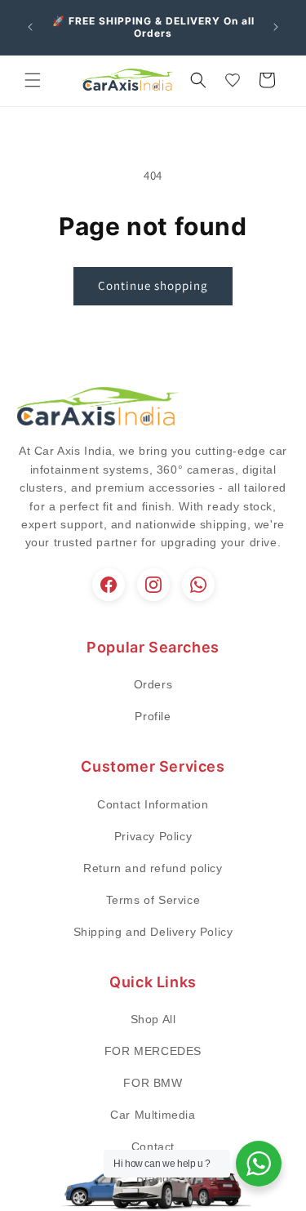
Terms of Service (153, 899)
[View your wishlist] (232, 80)
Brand (153, 1178)
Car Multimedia (152, 1114)
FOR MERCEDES (153, 1050)
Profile (153, 716)
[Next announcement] (276, 27)
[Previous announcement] (30, 27)
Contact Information (152, 804)
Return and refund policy (152, 868)
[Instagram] (153, 584)
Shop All (153, 1019)
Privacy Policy (153, 836)
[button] (33, 80)
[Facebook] (108, 584)
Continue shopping (153, 285)
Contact (153, 1146)
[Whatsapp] (198, 584)
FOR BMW (152, 1082)
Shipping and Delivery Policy (153, 931)
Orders (153, 684)
